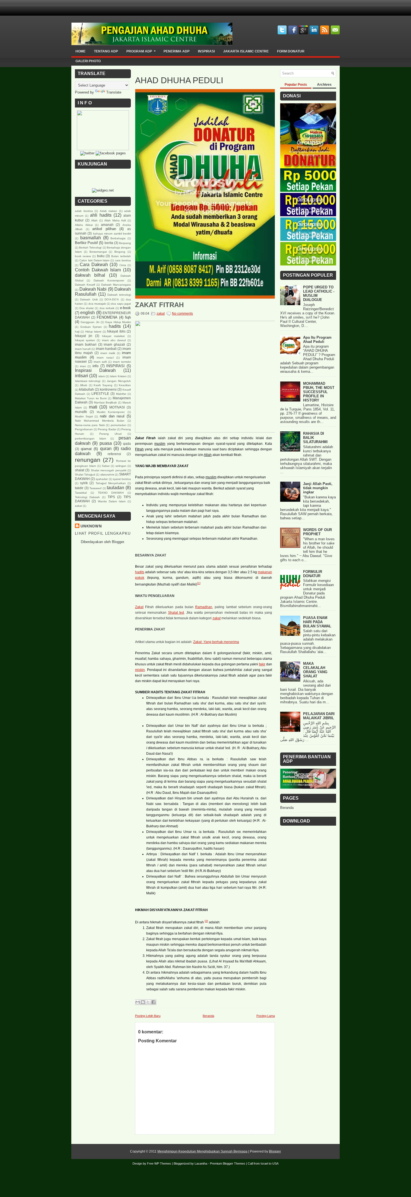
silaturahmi (107, 474)
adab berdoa (84, 210)
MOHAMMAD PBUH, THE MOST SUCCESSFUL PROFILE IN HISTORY (318, 391)
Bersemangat (98, 251)
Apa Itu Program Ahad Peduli (317, 339)
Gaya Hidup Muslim (118, 322)
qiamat (86, 449)
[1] (198, 583)
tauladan (115, 487)
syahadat (102, 479)
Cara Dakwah (94, 264)
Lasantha (201, 1163)
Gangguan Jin (90, 322)
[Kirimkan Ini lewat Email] (137, 1002)
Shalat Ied (176, 613)
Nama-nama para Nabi (90, 425)
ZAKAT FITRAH (159, 305)
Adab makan (108, 210)
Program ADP (141, 51)
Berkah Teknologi (90, 247)
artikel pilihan (104, 229)
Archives (324, 85)
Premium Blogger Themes (227, 1163)
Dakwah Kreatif (85, 284)
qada (127, 443)
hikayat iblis (116, 331)
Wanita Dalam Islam (112, 501)
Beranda (208, 1015)
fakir (262, 664)
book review (83, 256)
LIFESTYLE (100, 393)
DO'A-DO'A (112, 299)
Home (80, 51)
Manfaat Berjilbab (105, 402)
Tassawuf (95, 488)
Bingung (119, 251)
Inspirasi (206, 51)
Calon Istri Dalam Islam (94, 260)
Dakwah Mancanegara (116, 284)
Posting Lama (265, 1015)
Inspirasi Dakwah (95, 370)
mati (93, 407)
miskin (140, 670)
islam (101, 376)
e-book (125, 308)
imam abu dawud (114, 340)
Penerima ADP (177, 51)
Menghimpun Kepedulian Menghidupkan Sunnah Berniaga (202, 1151)
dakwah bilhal (90, 275)
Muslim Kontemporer (111, 412)
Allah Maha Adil (115, 220)
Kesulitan (125, 385)
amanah (107, 224)
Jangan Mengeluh (119, 381)
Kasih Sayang (103, 385)
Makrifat (121, 393)
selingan (120, 465)
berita (109, 243)
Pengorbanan (84, 429)
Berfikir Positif (86, 243)
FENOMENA (107, 317)
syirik (84, 483)
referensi (114, 454)
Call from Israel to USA (263, 1163)
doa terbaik (107, 308)
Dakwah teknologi (119, 294)
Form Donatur (290, 51)
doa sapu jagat (121, 303)
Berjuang (125, 243)
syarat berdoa (122, 479)
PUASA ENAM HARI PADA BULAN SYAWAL (317, 622)
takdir (79, 488)
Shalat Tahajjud (85, 474)
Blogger (118, 542)
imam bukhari (85, 344)
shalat (79, 470)
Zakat (139, 607)
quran (106, 448)
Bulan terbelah (121, 256)
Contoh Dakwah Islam (98, 269)
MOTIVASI (117, 407)
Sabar (106, 465)
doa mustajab (97, 303)
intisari (81, 375)
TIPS (111, 497)
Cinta (122, 265)
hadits (115, 326)
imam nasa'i (105, 357)
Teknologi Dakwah (87, 497)
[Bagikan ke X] (148, 1002)
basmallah (90, 237)
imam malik (107, 353)
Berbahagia (118, 238)
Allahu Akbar (84, 224)
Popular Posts (296, 85)
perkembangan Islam (90, 438)
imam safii (100, 361)
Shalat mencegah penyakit (108, 470)
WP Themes (162, 1163)
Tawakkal (81, 492)
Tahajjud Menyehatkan (111, 483)
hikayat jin (83, 336)
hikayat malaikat (113, 336)
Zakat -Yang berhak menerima (216, 642)
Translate (113, 92)
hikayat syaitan (85, 340)
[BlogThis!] (143, 1002)
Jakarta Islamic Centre (246, 51)
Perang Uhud (110, 433)
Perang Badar (107, 429)
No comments (182, 314)
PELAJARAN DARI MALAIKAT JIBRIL (319, 716)
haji (77, 331)
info (95, 366)
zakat (78, 505)
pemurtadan (118, 425)
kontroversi (108, 389)
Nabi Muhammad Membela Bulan (99, 420)
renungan (87, 460)
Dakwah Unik (89, 299)
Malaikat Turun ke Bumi (91, 398)
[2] (206, 921)
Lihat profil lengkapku (103, 533)
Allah (94, 220)
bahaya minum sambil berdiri (112, 233)
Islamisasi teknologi (87, 381)
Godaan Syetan (91, 326)
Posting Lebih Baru (147, 1015)
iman (83, 366)
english (87, 312)
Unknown (91, 526)
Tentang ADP (106, 51)
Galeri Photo (88, 61)
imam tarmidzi (122, 361)
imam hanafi (83, 348)
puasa (106, 443)
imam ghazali (114, 344)
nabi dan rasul (112, 416)
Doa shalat (86, 308)
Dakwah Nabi (93, 289)
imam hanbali (106, 348)
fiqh (128, 317)
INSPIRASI (115, 366)
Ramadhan (203, 607)
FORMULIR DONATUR (312, 574)
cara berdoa (123, 260)
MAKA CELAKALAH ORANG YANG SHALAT (315, 669)
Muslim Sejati (84, 416)
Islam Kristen (118, 376)
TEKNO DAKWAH (111, 492)
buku (101, 256)
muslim (159, 444)
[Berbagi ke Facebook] (153, 1002)
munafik (81, 412)
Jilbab (83, 385)
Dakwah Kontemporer (109, 280)
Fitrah (139, 449)
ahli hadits (100, 215)
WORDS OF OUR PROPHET (317, 532)
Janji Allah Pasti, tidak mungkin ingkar (317, 488)
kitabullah (86, 389)
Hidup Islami (93, 331)
